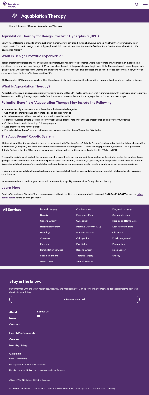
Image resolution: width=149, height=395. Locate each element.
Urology (32, 26)
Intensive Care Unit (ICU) (88, 226)
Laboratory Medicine (122, 226)
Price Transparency (18, 358)
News (12, 318)
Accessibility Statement (20, 388)
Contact (14, 324)
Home (12, 26)
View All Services (84, 261)
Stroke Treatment (49, 255)
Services (21, 26)
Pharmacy (45, 244)
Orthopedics (82, 238)
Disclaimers (39, 388)
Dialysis (44, 215)
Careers (14, 339)
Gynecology (82, 220)
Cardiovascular (83, 209)
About (13, 312)
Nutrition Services (85, 232)
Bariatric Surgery (48, 209)
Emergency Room (85, 215)
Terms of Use (98, 388)
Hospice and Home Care (124, 220)
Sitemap (112, 388)
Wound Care (46, 261)
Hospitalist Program (50, 226)
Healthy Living (18, 345)
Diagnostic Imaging (122, 209)
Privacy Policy (82, 388)
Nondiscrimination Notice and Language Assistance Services (37, 370)
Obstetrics (117, 232)
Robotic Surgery (84, 249)
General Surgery (48, 220)
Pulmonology (118, 244)
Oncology (45, 238)
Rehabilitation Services (51, 249)
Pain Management (121, 238)
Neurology (45, 232)
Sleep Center (119, 249)
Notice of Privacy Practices (60, 388)
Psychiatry (81, 244)
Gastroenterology (121, 215)
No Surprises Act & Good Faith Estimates (28, 364)
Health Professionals (22, 333)
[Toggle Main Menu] (145, 5)
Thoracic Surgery (84, 255)
